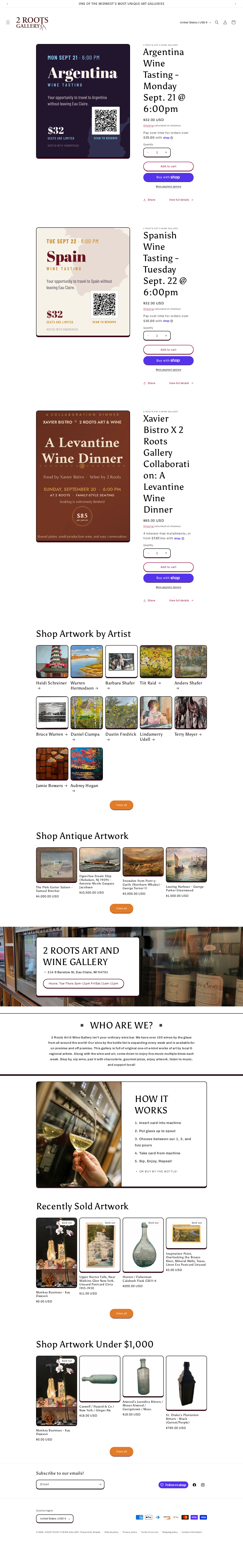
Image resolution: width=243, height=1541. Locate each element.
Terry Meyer (186, 734)
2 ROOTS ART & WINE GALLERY (62, 1532)
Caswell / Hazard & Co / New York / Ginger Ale (96, 1408)
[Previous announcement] (7, 3)
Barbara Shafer (120, 683)
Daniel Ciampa (85, 734)
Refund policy (112, 1532)
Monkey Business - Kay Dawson (53, 1294)
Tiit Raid (148, 683)
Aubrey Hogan (84, 785)
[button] (8, 22)
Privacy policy (130, 1532)
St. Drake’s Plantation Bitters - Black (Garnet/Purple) (182, 1418)
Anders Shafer (188, 683)
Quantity (148, 144)
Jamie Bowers (49, 785)
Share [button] (151, 199)
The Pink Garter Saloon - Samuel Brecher (54, 889)
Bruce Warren (49, 734)
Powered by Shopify (90, 1532)
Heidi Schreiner (51, 683)
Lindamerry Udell (151, 737)
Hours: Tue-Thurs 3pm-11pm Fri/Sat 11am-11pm (83, 983)
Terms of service (149, 1532)
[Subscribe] (100, 1484)
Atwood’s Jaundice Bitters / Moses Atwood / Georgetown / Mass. (143, 1405)
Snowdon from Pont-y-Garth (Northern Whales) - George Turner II (142, 884)
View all (121, 805)
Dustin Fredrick (120, 734)
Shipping (148, 125)
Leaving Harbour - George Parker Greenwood (185, 888)
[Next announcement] (235, 3)
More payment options (168, 186)
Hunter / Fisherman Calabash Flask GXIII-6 (140, 1278)
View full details (179, 199)
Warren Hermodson (82, 686)
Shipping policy (170, 1532)
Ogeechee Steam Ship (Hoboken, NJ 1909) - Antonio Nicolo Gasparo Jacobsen (96, 881)
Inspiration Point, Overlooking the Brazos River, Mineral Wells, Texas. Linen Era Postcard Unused (186, 1259)
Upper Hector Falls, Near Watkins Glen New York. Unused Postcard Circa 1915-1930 (97, 1282)
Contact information (192, 1532)
